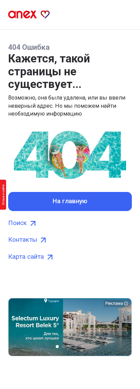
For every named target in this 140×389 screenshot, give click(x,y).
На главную (70, 201)
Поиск (17, 223)
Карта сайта (26, 256)
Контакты (22, 239)
